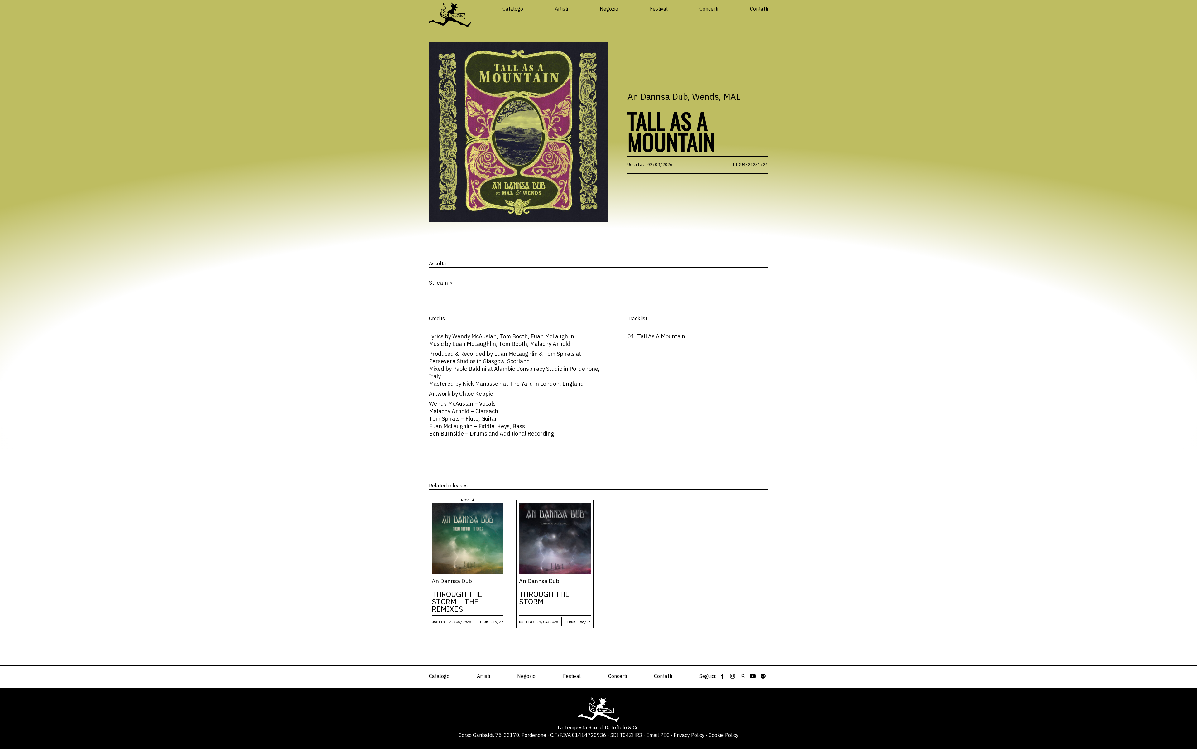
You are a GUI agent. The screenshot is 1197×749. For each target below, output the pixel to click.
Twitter (742, 676)
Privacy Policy (689, 735)
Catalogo (512, 9)
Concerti (708, 9)
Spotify (763, 676)
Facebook (722, 676)
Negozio (609, 9)
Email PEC (658, 735)
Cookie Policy (723, 735)
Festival (659, 9)
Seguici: (707, 676)
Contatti (759, 9)
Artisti (561, 9)
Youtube (753, 676)
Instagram (732, 676)
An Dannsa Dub (657, 96)
